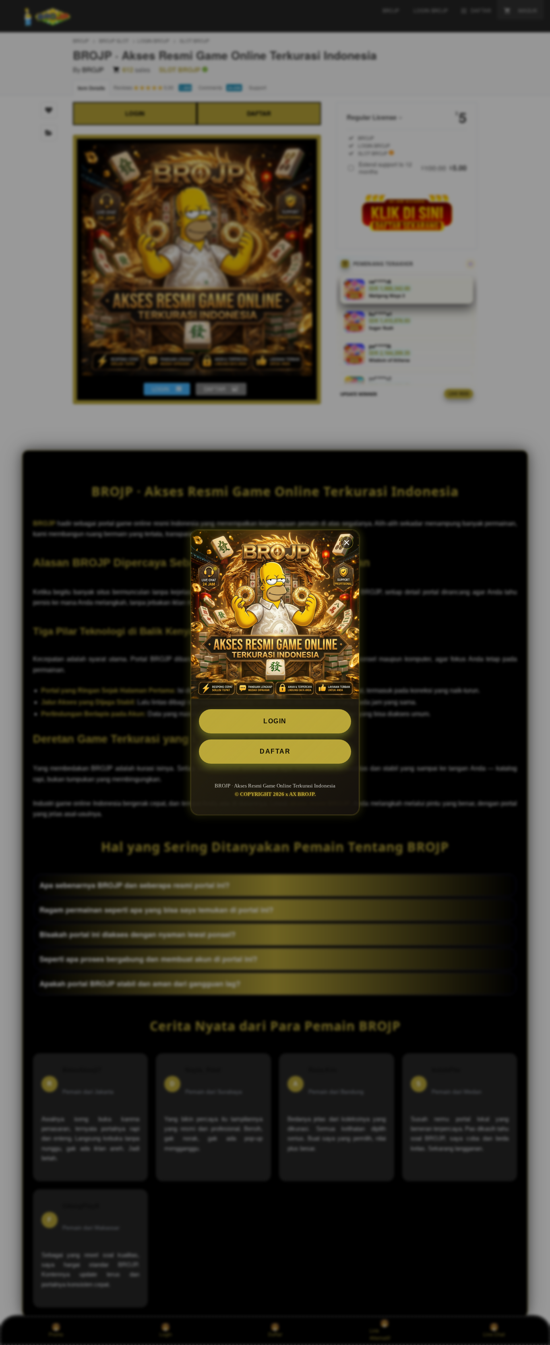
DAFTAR (275, 751)
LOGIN (275, 721)
